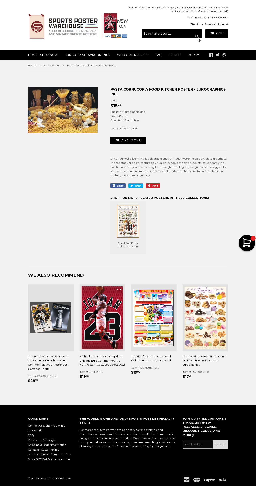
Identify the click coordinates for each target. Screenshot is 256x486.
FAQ (158, 55)
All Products (51, 65)
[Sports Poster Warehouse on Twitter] (218, 55)
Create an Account (216, 24)
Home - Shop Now (43, 55)
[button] (172, 41)
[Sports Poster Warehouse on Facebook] (211, 55)
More (192, 55)
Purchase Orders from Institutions (49, 454)
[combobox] (172, 33)
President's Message (41, 440)
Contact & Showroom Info (87, 55)
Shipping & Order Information (47, 444)
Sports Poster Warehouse (54, 478)
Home (32, 65)
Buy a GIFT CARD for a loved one (49, 459)
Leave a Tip (35, 430)
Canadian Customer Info (43, 449)
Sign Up (220, 444)
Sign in (195, 24)
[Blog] (224, 55)
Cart (219, 33)
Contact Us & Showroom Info (46, 425)
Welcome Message (133, 55)
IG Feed (174, 55)
